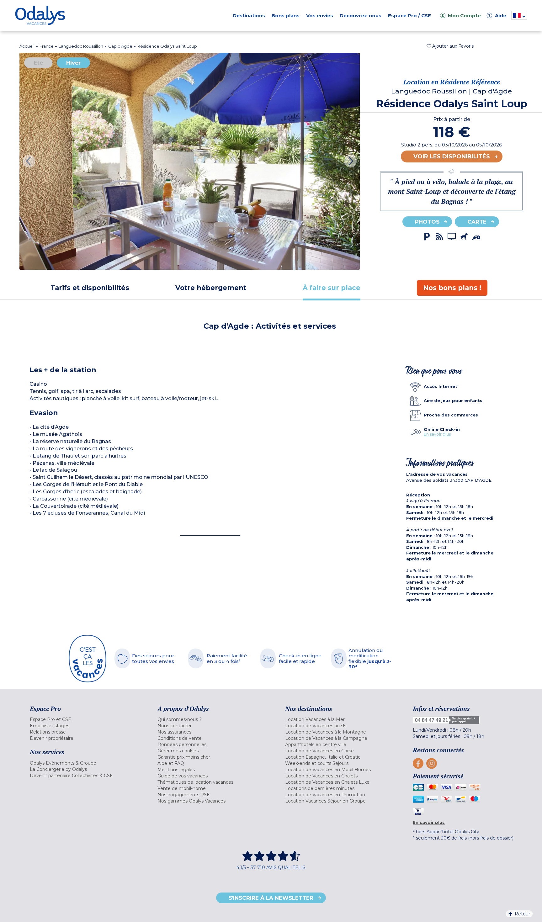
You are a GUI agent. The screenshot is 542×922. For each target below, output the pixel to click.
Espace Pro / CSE (409, 16)
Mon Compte (464, 16)
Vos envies (319, 16)
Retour (522, 914)
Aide (497, 16)
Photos (427, 222)
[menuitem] (86, 719)
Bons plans (286, 16)
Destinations (249, 16)
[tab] (89, 287)
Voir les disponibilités (451, 156)
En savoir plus (437, 434)
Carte (476, 222)
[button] (450, 46)
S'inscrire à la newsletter (271, 898)
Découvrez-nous (360, 16)
